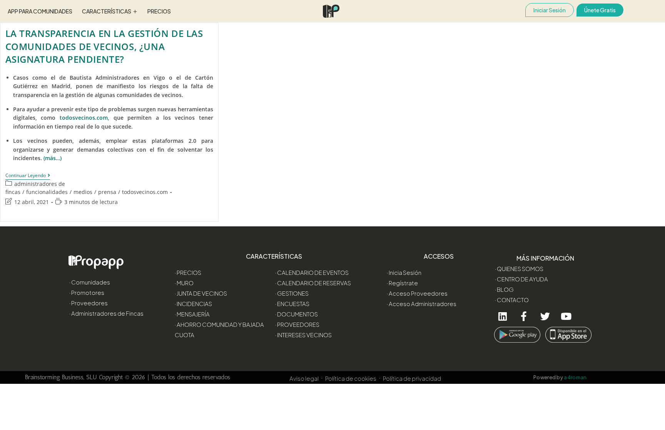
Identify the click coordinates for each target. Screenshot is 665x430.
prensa (107, 192)
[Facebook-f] (524, 316)
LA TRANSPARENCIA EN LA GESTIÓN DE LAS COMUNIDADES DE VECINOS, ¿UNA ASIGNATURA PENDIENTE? (104, 46)
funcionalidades (47, 192)
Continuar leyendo (27, 176)
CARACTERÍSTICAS (106, 11)
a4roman (575, 377)
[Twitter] (545, 316)
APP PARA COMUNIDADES (40, 11)
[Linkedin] (502, 316)
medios (83, 192)
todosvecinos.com (145, 192)
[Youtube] (566, 316)
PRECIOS (159, 11)
